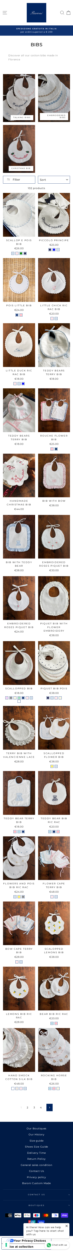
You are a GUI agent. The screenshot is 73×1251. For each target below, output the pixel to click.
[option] (36, 30)
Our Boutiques (36, 1128)
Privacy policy (36, 1177)
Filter (16, 179)
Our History (36, 1134)
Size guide (37, 1140)
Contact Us (36, 1171)
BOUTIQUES (36, 1205)
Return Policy (36, 1158)
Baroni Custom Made (36, 1183)
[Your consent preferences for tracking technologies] (6, 1244)
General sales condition (36, 1165)
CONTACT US (36, 1194)
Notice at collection (18, 1246)
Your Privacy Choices (30, 1240)
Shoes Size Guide (36, 1146)
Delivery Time (36, 1152)
